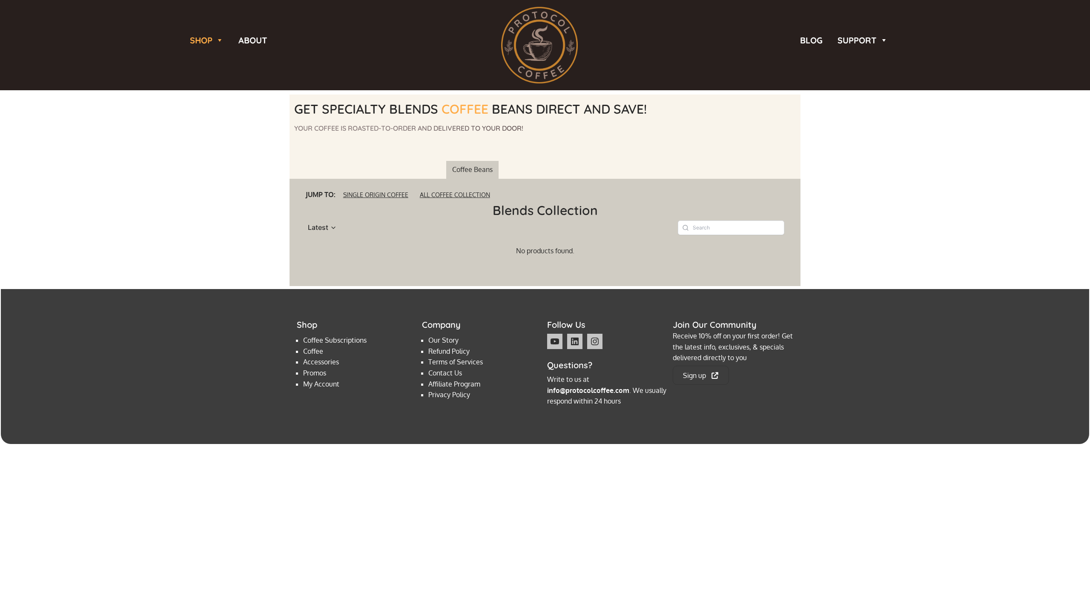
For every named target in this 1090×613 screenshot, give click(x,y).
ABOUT (252, 39)
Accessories (321, 362)
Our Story (443, 340)
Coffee (313, 351)
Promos (314, 373)
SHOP (201, 39)
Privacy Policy (449, 394)
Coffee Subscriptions (335, 340)
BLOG (811, 39)
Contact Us (445, 373)
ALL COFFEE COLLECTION (455, 194)
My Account (321, 384)
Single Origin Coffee (375, 194)
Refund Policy (449, 351)
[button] (322, 227)
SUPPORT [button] (857, 39)
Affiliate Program (454, 384)
